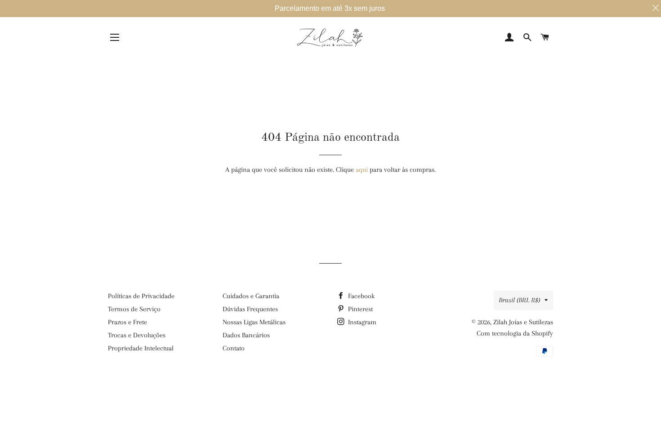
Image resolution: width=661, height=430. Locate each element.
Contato (234, 348)
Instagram (361, 322)
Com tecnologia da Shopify (515, 333)
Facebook (360, 296)
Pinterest (359, 309)
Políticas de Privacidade (141, 296)
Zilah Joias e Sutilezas (523, 322)
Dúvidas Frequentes (250, 309)
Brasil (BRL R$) (519, 300)
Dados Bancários (246, 335)
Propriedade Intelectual (141, 348)
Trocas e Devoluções (136, 335)
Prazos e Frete (127, 322)
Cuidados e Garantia (251, 296)
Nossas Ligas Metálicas (254, 322)
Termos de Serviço (134, 309)
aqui (362, 170)
